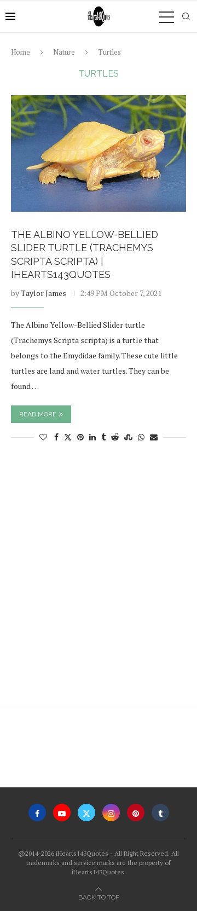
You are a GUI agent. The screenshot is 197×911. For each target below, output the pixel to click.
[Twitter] (86, 812)
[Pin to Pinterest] (80, 437)
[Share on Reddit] (115, 437)
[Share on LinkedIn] (92, 437)
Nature (64, 52)
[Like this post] (43, 437)
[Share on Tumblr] (103, 437)
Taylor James (43, 293)
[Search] (186, 16)
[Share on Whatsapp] (141, 437)
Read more (37, 414)
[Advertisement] (98, 578)
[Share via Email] (154, 437)
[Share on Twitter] (68, 437)
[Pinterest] (135, 812)
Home (20, 52)
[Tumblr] (160, 812)
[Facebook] (37, 812)
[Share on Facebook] (56, 437)
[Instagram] (111, 812)
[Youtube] (62, 812)
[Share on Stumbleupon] (128, 437)
